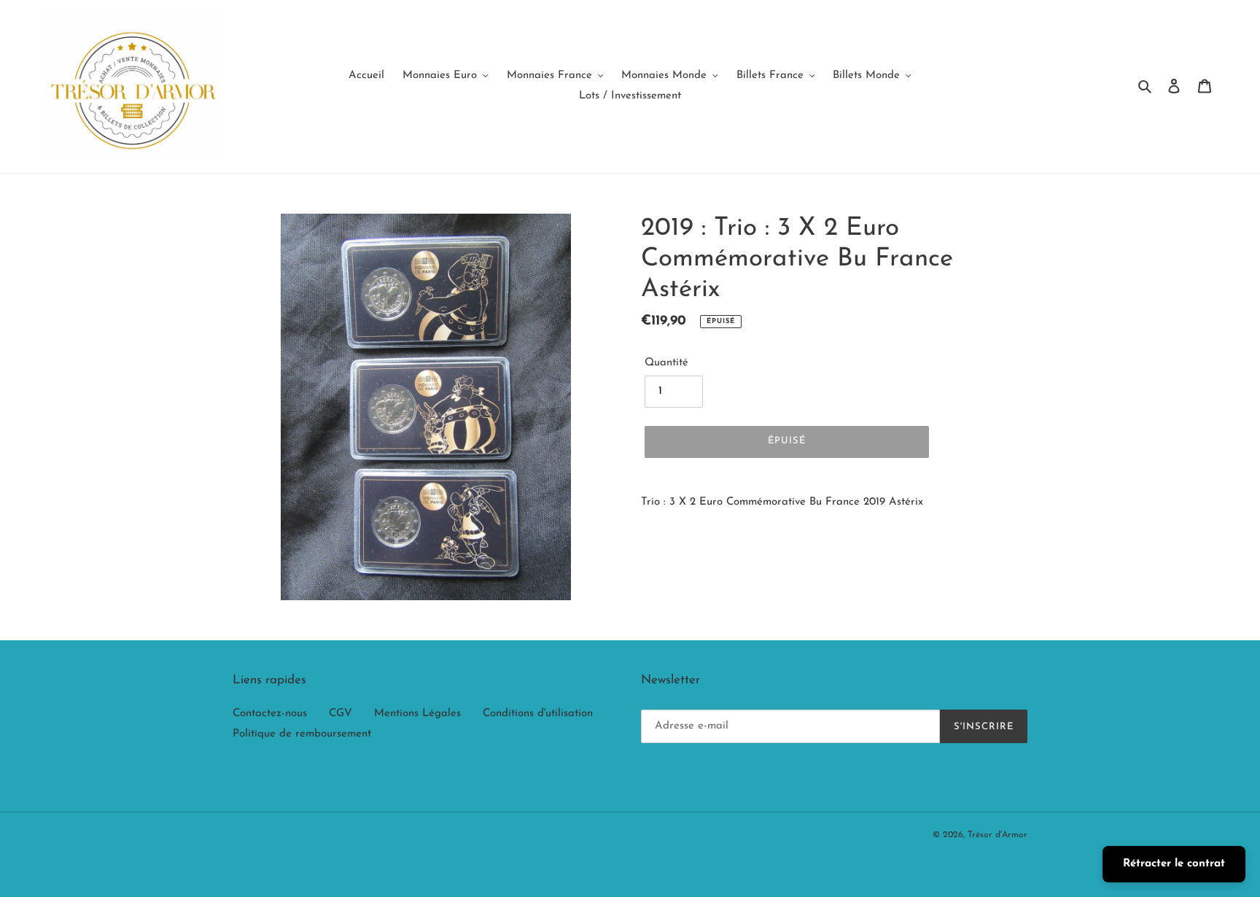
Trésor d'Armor (997, 835)
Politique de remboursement (302, 734)
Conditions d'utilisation (538, 713)
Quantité (666, 362)
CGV (340, 713)
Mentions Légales (417, 713)
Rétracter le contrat (1174, 863)
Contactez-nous (270, 713)
